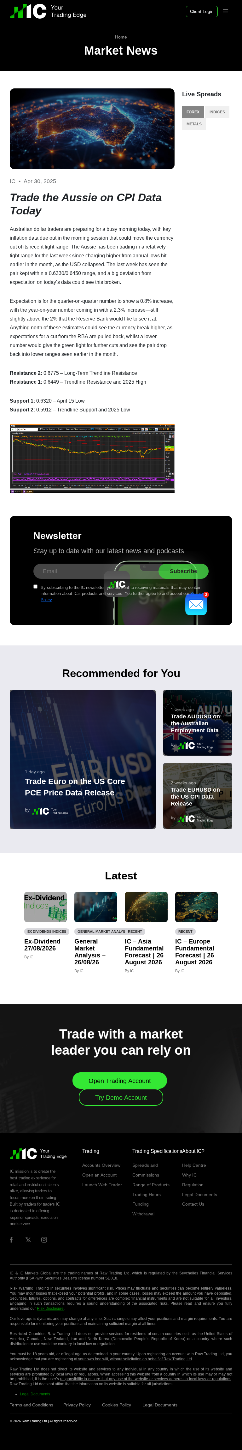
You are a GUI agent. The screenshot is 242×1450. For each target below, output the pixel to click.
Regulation (193, 1184)
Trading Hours (146, 1194)
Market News (121, 50)
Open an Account (99, 1174)
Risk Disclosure (50, 1308)
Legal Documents (199, 1194)
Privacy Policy (77, 1404)
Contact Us (193, 1204)
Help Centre (194, 1165)
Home (121, 36)
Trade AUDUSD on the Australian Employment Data (195, 723)
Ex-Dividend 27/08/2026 (42, 945)
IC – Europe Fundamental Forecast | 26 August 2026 (194, 952)
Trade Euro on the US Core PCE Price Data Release (75, 787)
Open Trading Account (120, 1080)
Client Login (202, 11)
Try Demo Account (121, 1097)
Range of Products (151, 1184)
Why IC (189, 1174)
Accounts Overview (101, 1165)
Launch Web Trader (102, 1184)
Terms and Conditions (31, 1404)
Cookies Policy (117, 1404)
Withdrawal (143, 1213)
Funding (140, 1204)
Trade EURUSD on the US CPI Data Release (195, 797)
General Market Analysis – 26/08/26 (90, 952)
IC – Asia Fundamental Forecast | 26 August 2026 (144, 952)
